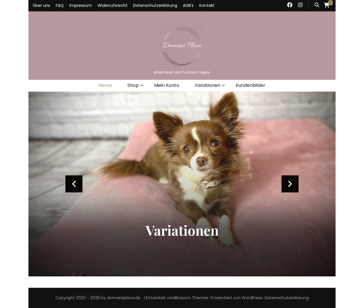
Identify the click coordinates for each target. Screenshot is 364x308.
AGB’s (188, 5)
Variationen (207, 85)
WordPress (252, 298)
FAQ (60, 5)
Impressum (80, 5)
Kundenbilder (250, 85)
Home (105, 85)
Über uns (41, 5)
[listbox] (182, 184)
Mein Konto (166, 85)
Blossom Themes (191, 298)
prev (73, 183)
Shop (133, 85)
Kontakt (207, 5)
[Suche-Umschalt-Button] (317, 5)
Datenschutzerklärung (155, 5)
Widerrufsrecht (112, 5)
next (290, 183)
